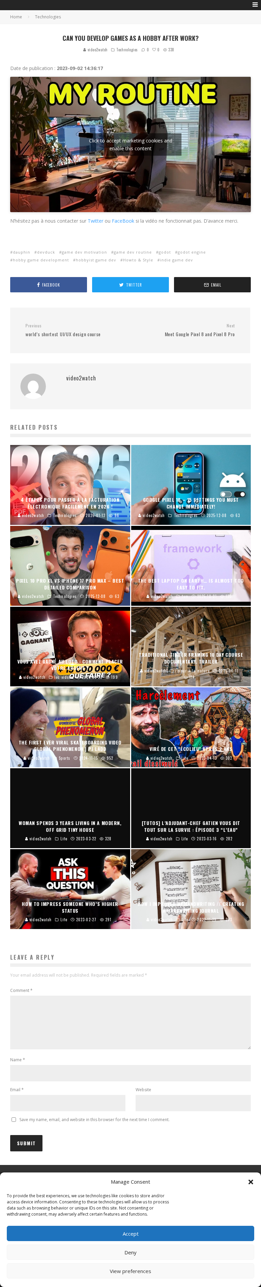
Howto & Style (138, 259)
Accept (131, 1233)
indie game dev (176, 259)
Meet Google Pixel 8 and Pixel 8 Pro (200, 330)
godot (165, 252)
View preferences (130, 1271)
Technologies (127, 49)
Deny (130, 1252)
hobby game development (41, 259)
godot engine (192, 252)
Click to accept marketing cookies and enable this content (130, 144)
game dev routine (133, 252)
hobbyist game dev (96, 259)
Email (17, 1090)
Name (17, 1060)
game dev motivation (84, 252)
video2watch (97, 49)
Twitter (95, 221)
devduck (46, 252)
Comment (21, 990)
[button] (250, 1182)
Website (143, 1090)
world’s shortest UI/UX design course (63, 330)
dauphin (21, 252)
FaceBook (123, 221)
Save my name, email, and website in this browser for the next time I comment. (94, 1119)
